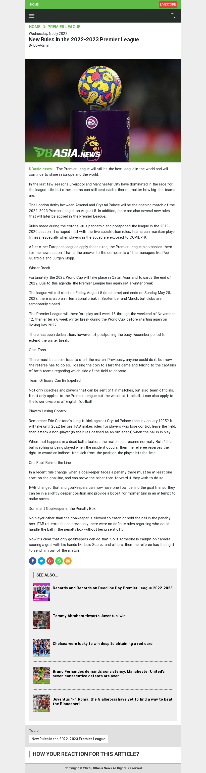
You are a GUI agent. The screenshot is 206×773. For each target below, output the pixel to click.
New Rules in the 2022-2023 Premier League (68, 739)
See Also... (47, 575)
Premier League (63, 26)
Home (34, 4)
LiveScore (168, 4)
